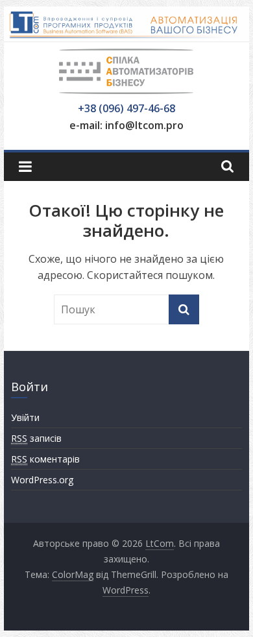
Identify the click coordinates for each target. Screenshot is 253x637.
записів (36, 438)
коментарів (45, 459)
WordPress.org (42, 480)
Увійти (25, 417)
